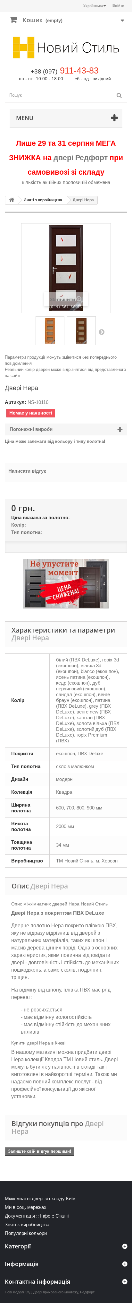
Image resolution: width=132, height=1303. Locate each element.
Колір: (18, 525)
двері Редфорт (81, 158)
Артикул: (15, 402)
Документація (20, 1216)
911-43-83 (79, 70)
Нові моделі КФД (18, 1292)
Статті (62, 1216)
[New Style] (66, 47)
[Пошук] (119, 95)
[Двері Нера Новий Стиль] (50, 331)
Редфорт (87, 1292)
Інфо (45, 1216)
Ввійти (118, 5)
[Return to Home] (11, 200)
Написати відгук (27, 471)
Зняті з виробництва (43, 200)
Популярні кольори (26, 1233)
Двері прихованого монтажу (55, 1292)
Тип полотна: (26, 532)
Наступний (101, 331)
